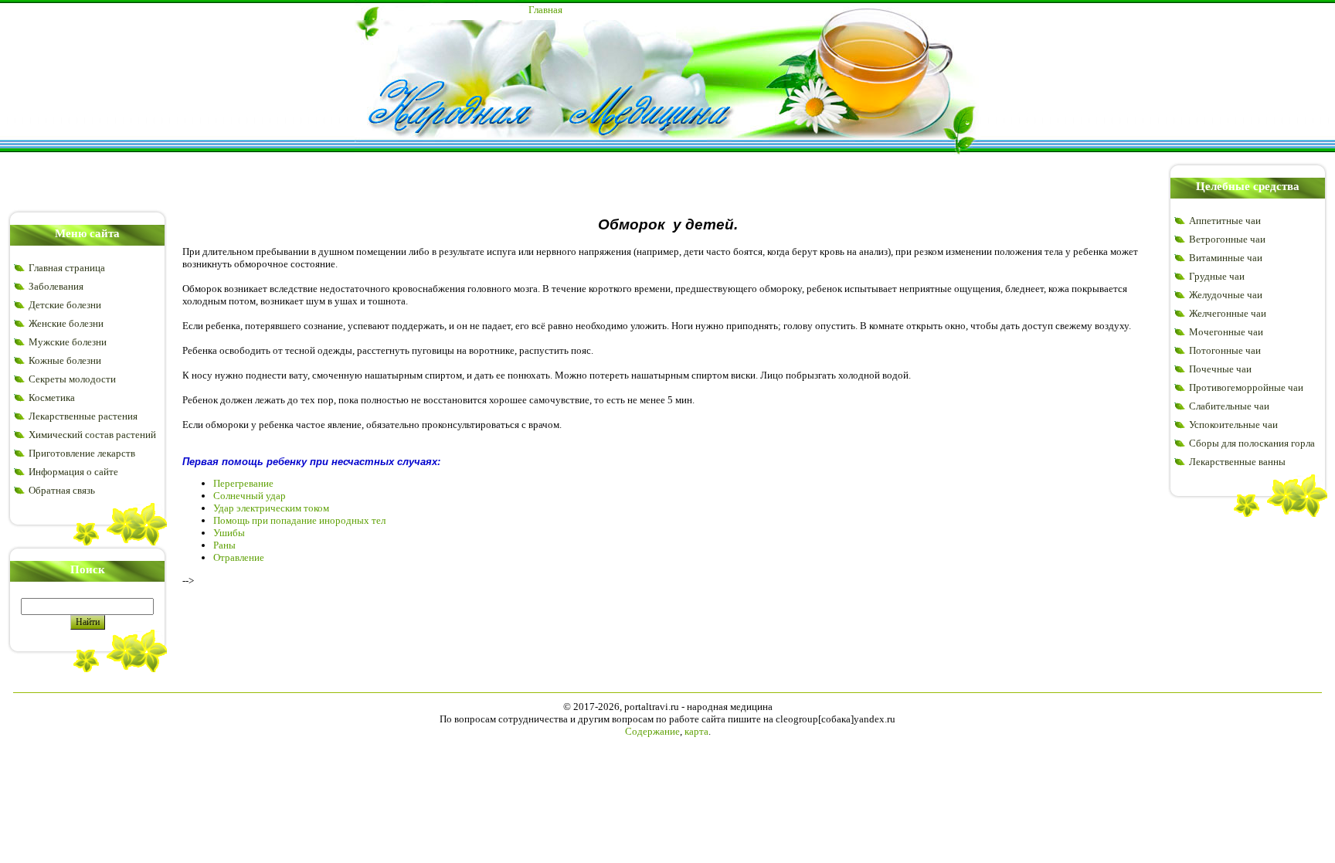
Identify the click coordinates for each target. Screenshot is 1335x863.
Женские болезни (66, 323)
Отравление (238, 557)
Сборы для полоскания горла (1252, 443)
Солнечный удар (249, 495)
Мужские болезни (68, 342)
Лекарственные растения (83, 416)
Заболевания (56, 286)
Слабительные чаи (1229, 406)
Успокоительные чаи (1233, 424)
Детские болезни (65, 305)
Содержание (652, 731)
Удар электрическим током (271, 508)
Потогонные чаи (1225, 350)
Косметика (52, 397)
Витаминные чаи (1225, 257)
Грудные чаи (1217, 276)
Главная (545, 9)
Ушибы (229, 533)
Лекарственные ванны (1237, 461)
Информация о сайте (73, 471)
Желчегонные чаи (1227, 313)
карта (696, 731)
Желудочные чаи (1225, 295)
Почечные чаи (1220, 369)
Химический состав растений (92, 434)
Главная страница (67, 268)
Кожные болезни (65, 360)
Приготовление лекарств (82, 453)
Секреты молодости (72, 379)
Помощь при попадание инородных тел (299, 520)
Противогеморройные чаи (1246, 387)
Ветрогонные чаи (1227, 239)
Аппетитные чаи (1225, 220)
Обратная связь (62, 490)
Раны (224, 545)
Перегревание (243, 483)
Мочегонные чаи (1226, 332)
